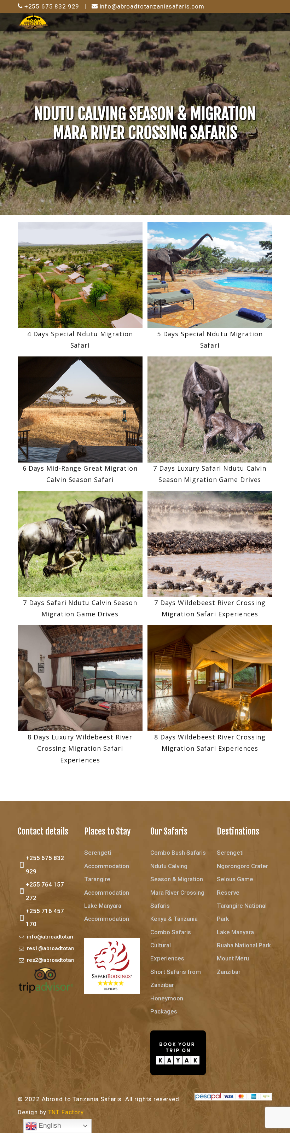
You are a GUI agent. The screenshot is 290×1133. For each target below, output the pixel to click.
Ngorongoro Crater (242, 866)
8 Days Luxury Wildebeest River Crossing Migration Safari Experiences (80, 748)
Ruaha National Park (244, 945)
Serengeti (230, 852)
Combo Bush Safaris (178, 852)
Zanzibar (228, 971)
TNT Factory (66, 1112)
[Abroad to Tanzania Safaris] (33, 21)
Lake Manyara (235, 932)
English (49, 1125)
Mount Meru (233, 958)
